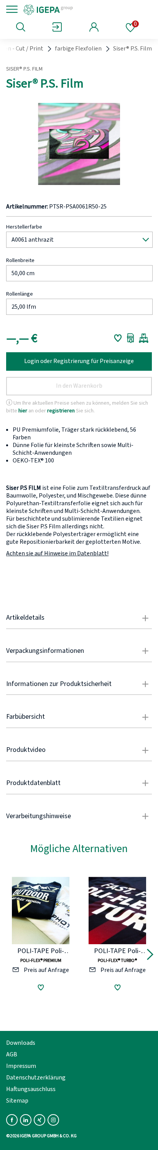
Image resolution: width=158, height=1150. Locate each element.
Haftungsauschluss (31, 1089)
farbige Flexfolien (78, 48)
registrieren (61, 410)
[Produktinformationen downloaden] (130, 338)
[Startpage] (73, 9)
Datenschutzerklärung (36, 1077)
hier (22, 410)
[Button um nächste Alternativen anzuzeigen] (150, 956)
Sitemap (17, 1100)
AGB (11, 1054)
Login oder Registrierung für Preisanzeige (79, 361)
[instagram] (53, 1120)
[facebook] (12, 1120)
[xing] (39, 1120)
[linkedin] (25, 1120)
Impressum (21, 1066)
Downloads (20, 1043)
